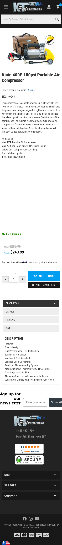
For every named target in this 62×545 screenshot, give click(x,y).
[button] (31, 19)
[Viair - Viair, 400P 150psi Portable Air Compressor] (31, 49)
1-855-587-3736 (25, 430)
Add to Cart (47, 276)
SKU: (4, 96)
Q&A (8, 328)
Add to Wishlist (46, 285)
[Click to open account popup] (48, 7)
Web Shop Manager (31, 527)
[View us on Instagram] (31, 519)
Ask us (31, 90)
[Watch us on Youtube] (37, 519)
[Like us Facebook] (25, 519)
